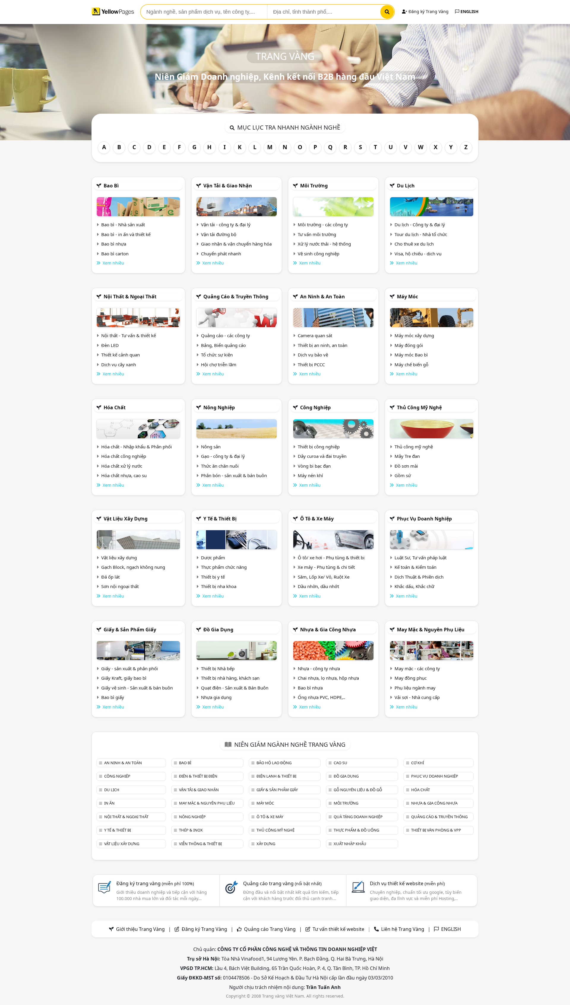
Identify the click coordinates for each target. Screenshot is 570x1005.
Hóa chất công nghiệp (123, 456)
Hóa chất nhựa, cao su (124, 475)
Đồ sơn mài (406, 466)
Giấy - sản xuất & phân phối (129, 668)
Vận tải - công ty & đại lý (226, 224)
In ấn (109, 803)
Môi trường (314, 185)
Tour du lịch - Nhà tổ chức (421, 234)
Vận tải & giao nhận (227, 185)
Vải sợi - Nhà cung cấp (417, 697)
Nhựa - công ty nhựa (319, 668)
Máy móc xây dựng (414, 335)
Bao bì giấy (112, 697)
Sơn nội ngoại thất (120, 586)
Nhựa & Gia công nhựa (328, 629)
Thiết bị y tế (213, 577)
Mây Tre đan (407, 456)
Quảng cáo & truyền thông (235, 296)
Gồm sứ (403, 475)
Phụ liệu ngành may (415, 688)
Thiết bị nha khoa (218, 586)
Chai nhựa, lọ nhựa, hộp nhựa (328, 678)
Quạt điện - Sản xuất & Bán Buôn (234, 688)
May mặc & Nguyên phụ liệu (431, 629)
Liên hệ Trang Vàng (402, 929)
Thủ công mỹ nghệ (419, 407)
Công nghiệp (315, 407)
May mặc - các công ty (417, 668)
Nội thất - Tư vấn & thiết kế (128, 335)
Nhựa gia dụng (216, 697)
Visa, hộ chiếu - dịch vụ (418, 254)
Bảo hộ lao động (274, 762)
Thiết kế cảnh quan (120, 355)
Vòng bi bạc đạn (314, 466)
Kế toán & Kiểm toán (415, 567)
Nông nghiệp (219, 407)
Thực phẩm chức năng (224, 567)
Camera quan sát (315, 335)
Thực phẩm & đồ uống (356, 830)
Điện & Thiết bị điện (198, 776)
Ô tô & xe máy (317, 518)
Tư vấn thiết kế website (339, 929)
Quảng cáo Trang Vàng (270, 929)
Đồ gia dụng (218, 629)
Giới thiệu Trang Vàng (140, 929)
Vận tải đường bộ (218, 234)
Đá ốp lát (110, 577)
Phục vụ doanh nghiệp (424, 518)
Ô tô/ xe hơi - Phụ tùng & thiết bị (331, 557)
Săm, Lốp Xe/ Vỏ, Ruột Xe (323, 577)
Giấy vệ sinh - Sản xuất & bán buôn (137, 688)
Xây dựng (265, 843)
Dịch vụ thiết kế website (407, 883)
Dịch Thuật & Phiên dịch (419, 577)
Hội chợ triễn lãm (218, 364)
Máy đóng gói (409, 345)
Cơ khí (417, 762)
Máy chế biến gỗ (411, 364)
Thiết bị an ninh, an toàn (322, 345)
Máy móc (407, 296)
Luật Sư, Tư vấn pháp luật (420, 557)
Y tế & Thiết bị (220, 518)
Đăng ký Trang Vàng (428, 11)
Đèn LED (110, 345)
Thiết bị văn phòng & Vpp (436, 830)
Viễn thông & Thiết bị (200, 843)
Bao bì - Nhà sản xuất (123, 224)
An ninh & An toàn (322, 296)
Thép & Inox (191, 830)
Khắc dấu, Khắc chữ (414, 586)
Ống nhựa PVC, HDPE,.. (321, 697)
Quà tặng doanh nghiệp (358, 816)
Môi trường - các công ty (323, 224)
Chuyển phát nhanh (221, 254)
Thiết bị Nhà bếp (218, 668)
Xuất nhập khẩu (350, 843)
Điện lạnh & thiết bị (276, 776)
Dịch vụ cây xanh (118, 364)
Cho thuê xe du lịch (414, 244)
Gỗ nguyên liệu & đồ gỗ (358, 789)
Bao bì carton (115, 254)
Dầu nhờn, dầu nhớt (318, 586)
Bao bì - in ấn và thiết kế (126, 234)
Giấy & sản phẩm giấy (130, 629)
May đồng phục (411, 678)
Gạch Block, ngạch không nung (133, 567)
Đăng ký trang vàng (155, 883)
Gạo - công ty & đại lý (223, 456)
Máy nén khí (310, 475)
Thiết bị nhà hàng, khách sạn (230, 678)
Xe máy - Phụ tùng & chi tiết (326, 567)
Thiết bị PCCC (311, 364)
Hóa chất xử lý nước (121, 466)
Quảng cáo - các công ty (225, 335)
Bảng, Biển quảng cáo (223, 345)
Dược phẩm (213, 557)
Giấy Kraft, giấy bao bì (123, 678)
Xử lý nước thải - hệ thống (324, 244)
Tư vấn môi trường (317, 234)
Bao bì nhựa (113, 244)
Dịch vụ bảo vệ (313, 355)
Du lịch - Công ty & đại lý (420, 224)
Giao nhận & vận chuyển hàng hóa (236, 244)
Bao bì (111, 185)
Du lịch (406, 185)
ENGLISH (469, 11)
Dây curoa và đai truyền (322, 456)
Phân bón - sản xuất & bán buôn (234, 475)
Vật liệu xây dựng (126, 518)
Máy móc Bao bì (411, 355)
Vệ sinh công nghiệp (318, 254)
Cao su (340, 762)
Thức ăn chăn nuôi (220, 466)
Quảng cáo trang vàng (282, 883)
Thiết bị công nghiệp (319, 447)
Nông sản (211, 447)
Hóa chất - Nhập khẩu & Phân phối (136, 447)
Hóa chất (115, 407)
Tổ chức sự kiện (217, 355)
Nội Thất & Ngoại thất (130, 296)
